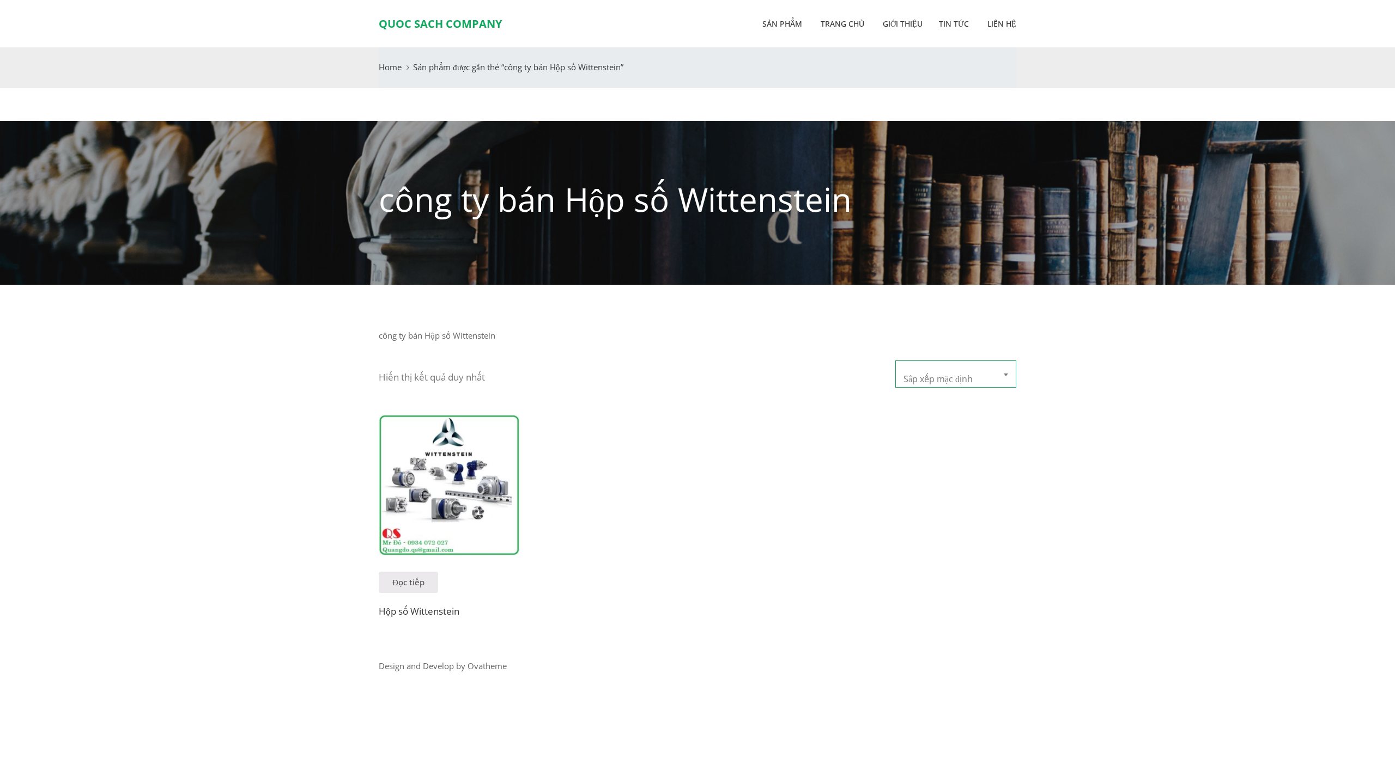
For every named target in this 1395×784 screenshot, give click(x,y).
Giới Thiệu (902, 24)
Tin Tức (954, 24)
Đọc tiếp (408, 582)
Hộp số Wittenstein (419, 611)
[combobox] (955, 374)
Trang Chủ (841, 24)
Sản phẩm (782, 24)
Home (390, 67)
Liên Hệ (1000, 24)
